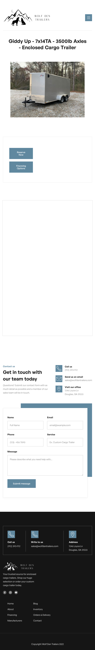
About (10, 609)
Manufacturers (14, 620)
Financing (12, 615)
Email (50, 417)
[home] (27, 17)
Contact (37, 620)
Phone (10, 434)
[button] (88, 17)
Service (51, 434)
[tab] (12, 126)
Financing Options (21, 167)
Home (10, 603)
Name (10, 417)
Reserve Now (21, 153)
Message (12, 451)
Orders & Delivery (41, 615)
